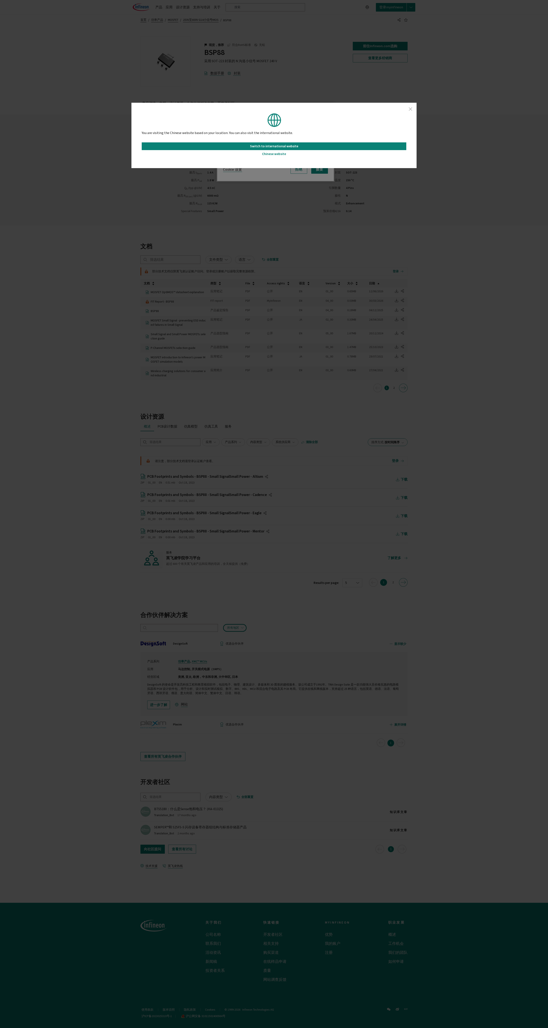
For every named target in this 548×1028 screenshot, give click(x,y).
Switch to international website (274, 146)
